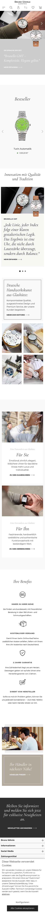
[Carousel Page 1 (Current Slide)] (20, 271)
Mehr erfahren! (11, 67)
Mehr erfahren (10, 259)
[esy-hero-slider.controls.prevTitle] (3, 23)
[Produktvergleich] (25, 7)
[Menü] (3, 7)
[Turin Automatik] (22, 126)
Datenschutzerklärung (18, 883)
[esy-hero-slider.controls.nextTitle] (42, 23)
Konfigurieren (22, 902)
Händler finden (18, 775)
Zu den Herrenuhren (19, 549)
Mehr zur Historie (16, 315)
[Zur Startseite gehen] (22, 2)
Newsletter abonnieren (20, 828)
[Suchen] (11, 7)
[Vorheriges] (2, 131)
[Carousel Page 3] (25, 271)
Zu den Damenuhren (20, 475)
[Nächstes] (42, 131)
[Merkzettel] (33, 7)
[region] (22, 132)
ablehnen (6, 894)
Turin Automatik (22, 149)
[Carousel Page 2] (22, 271)
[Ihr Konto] (18, 7)
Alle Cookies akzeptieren (22, 908)
